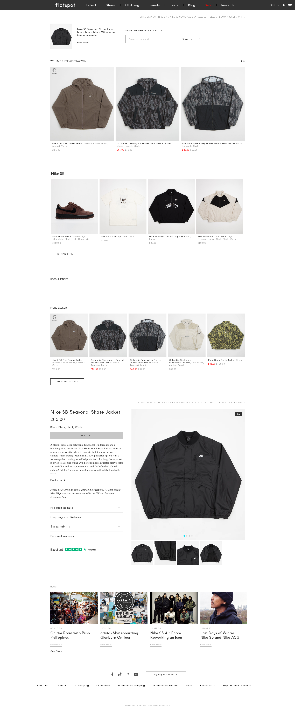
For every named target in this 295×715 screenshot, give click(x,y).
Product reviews (62, 536)
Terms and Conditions (135, 705)
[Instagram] (128, 674)
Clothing (132, 5)
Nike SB (162, 17)
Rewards (228, 5)
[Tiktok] (120, 674)
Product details (61, 507)
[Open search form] (284, 5)
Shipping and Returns (65, 517)
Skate (174, 5)
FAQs (189, 685)
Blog (191, 5)
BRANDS (151, 17)
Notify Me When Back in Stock (144, 30)
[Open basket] (290, 5)
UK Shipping (81, 685)
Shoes (111, 5)
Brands (154, 5)
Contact (61, 685)
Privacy (151, 705)
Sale (208, 5)
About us (42, 685)
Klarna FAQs (207, 685)
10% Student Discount (237, 685)
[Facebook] (112, 674)
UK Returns (103, 685)
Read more (56, 480)
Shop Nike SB (65, 254)
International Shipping (131, 685)
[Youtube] (136, 674)
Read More (82, 42)
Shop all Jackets (67, 381)
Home (141, 17)
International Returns (165, 685)
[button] (241, 61)
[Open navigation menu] (4, 5)
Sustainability (60, 526)
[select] (187, 39)
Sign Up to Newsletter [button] (166, 674)
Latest (91, 5)
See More (56, 651)
